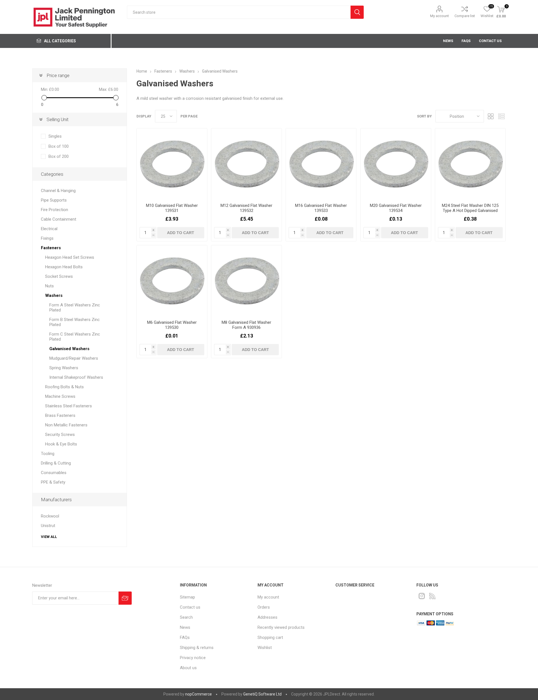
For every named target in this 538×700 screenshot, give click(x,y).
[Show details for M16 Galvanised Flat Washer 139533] (321, 163)
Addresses (267, 617)
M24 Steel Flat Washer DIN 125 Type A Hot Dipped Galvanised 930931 (470, 210)
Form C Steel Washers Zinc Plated (74, 337)
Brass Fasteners (60, 415)
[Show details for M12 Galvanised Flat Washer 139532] (246, 163)
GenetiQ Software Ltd (262, 694)
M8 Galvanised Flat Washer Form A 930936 (246, 325)
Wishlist (265, 647)
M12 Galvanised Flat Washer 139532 (246, 208)
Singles (55, 136)
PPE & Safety (53, 482)
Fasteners (51, 247)
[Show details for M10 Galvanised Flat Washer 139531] (172, 163)
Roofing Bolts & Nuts (64, 386)
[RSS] (432, 596)
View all (49, 537)
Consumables (53, 472)
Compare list (464, 16)
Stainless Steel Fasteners (68, 405)
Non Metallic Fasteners (66, 425)
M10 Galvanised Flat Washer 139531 (172, 208)
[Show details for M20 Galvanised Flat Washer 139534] (396, 163)
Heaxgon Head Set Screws (69, 257)
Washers (53, 295)
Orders (264, 607)
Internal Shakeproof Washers (76, 377)
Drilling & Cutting (56, 463)
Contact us (190, 607)
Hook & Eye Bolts (61, 444)
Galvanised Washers (69, 348)
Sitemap (187, 597)
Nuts (49, 285)
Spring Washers (63, 367)
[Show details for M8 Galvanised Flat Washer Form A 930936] (246, 280)
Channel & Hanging (58, 190)
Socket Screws (59, 276)
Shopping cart (270, 637)
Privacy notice (193, 657)
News (185, 627)
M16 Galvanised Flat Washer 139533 (321, 208)
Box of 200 (58, 156)
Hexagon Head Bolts (64, 266)
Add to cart (180, 232)
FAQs (185, 637)
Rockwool (50, 516)
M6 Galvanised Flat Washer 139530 (172, 325)
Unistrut (48, 525)
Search (357, 12)
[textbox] (239, 12)
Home (141, 71)
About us (188, 667)
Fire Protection (54, 209)
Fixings (47, 238)
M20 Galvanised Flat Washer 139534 (396, 208)
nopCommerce (198, 694)
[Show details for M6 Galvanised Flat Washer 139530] (172, 280)
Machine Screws (60, 396)
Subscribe (125, 598)
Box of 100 (58, 146)
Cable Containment (58, 219)
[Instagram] (421, 596)
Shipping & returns (197, 647)
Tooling (47, 453)
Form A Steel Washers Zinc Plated (74, 307)
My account (439, 16)
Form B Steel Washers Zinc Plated (74, 322)
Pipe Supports (54, 200)
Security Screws (60, 434)
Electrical (49, 228)
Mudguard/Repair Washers (73, 358)
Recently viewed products (281, 627)
